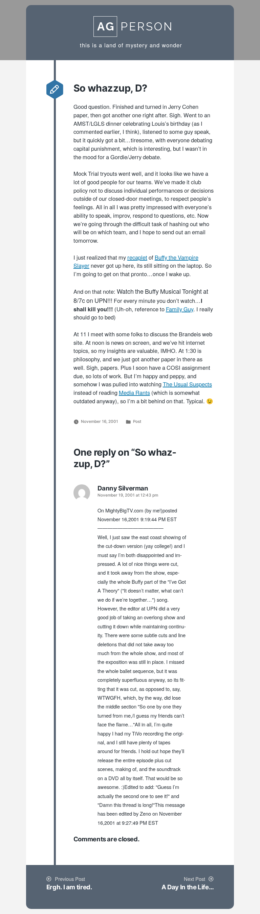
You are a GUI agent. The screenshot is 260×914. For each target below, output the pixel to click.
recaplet (137, 258)
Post (137, 421)
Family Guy (179, 309)
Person (135, 26)
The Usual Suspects (187, 384)
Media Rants (134, 393)
